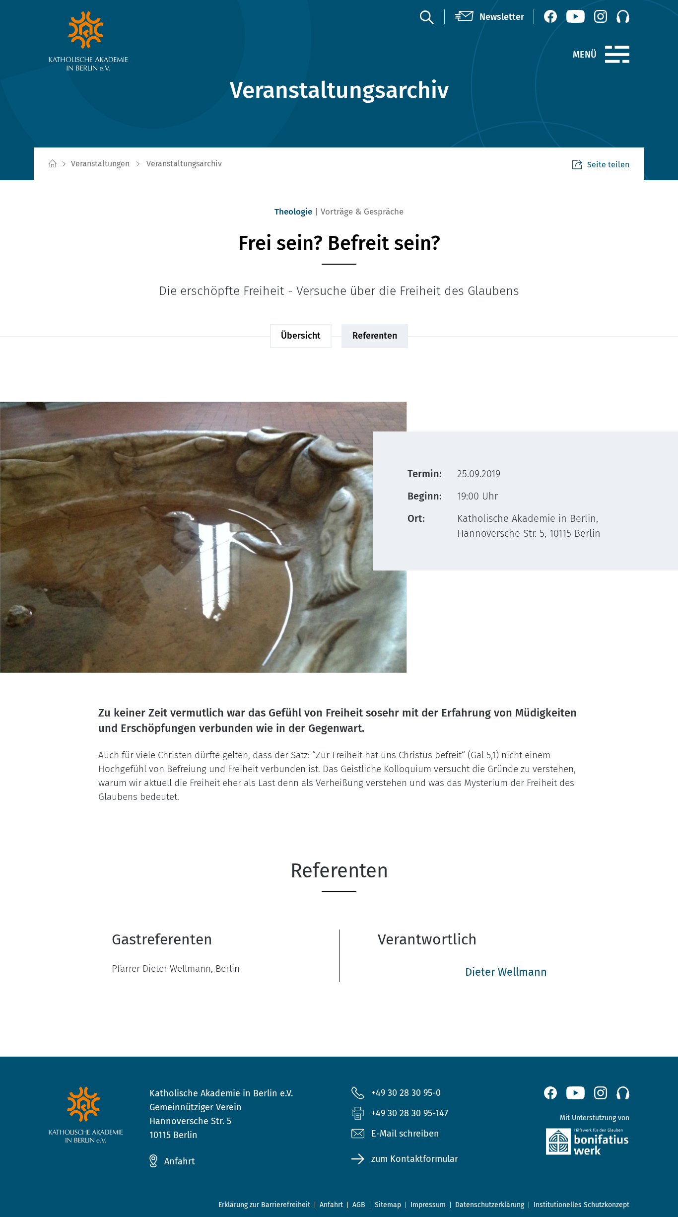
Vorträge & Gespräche (362, 212)
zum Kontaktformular (414, 1158)
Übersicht (301, 335)
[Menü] (617, 55)
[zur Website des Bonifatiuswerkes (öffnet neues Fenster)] (566, 1143)
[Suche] (426, 17)
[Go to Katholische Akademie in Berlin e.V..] (52, 164)
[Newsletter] (489, 17)
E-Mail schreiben (405, 1133)
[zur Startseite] (112, 41)
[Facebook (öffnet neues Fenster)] (550, 16)
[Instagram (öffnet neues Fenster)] (600, 16)
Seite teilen (608, 164)
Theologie (293, 212)
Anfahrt (179, 1161)
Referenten (374, 335)
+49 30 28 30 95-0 (406, 1092)
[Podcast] (622, 16)
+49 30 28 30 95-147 (409, 1113)
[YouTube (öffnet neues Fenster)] (575, 16)
